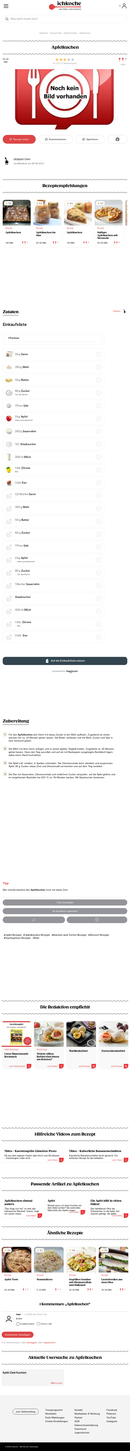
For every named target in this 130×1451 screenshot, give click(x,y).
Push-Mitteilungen (54, 1417)
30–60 (6, 59)
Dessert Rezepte (99, 935)
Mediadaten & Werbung (87, 1413)
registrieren (49, 1342)
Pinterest (111, 1413)
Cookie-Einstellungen (56, 1421)
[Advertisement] (65, 1100)
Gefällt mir (46, 1324)
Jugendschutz (81, 1432)
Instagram (111, 1421)
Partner (78, 1417)
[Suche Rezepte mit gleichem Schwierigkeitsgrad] (122, 60)
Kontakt (78, 1410)
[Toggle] (123, 5)
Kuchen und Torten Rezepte (70, 935)
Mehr (36, 938)
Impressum (80, 1428)
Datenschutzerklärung (86, 1425)
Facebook (111, 1410)
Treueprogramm (54, 1410)
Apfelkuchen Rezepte (37, 935)
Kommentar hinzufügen (17, 1334)
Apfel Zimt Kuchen (14, 1372)
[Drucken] (117, 139)
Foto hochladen (65, 902)
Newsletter (51, 1413)
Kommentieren (27, 1324)
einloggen (32, 1342)
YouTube (111, 1417)
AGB (76, 1421)
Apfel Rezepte (14, 935)
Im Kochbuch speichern (65, 911)
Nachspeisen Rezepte (18, 938)
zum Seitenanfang (25, 1411)
